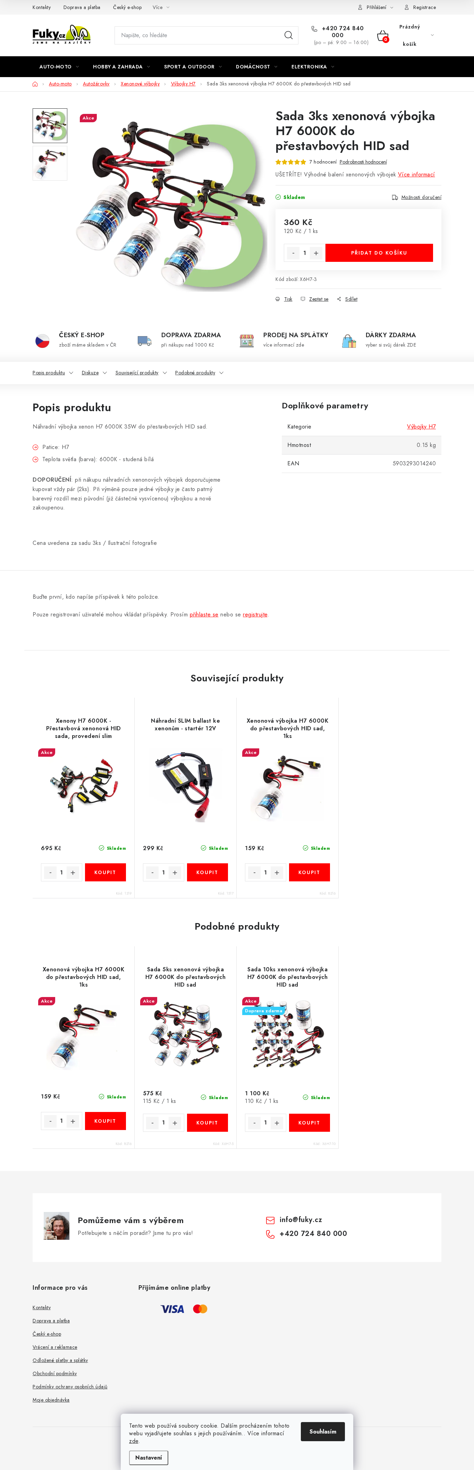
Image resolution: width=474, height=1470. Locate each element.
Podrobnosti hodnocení (363, 162)
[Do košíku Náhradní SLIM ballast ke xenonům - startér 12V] (207, 872)
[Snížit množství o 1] (293, 253)
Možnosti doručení (421, 197)
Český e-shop (127, 7)
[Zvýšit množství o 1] (316, 253)
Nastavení (148, 1458)
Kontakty (42, 7)
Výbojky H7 (421, 427)
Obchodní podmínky (55, 1373)
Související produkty (137, 372)
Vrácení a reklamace (55, 1347)
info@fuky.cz (301, 1220)
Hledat (288, 35)
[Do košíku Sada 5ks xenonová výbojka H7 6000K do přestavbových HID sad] (207, 1123)
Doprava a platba (82, 7)
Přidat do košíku (379, 252)
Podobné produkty (195, 372)
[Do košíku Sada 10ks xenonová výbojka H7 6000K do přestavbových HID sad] (309, 1123)
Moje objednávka (51, 1399)
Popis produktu (49, 372)
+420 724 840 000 (342, 32)
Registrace (424, 7)
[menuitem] (59, 66)
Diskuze (90, 372)
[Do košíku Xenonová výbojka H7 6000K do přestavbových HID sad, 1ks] (309, 872)
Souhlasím (323, 1432)
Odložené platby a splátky (60, 1360)
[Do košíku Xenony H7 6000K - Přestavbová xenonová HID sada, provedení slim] (105, 872)
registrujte (255, 614)
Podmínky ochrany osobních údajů (70, 1386)
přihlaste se (204, 614)
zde (133, 1441)
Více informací (416, 174)
